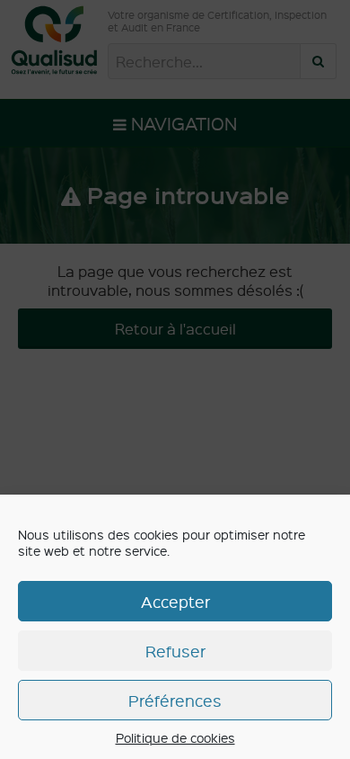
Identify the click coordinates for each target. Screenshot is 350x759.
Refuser (175, 650)
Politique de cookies (175, 737)
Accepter (175, 601)
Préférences (175, 700)
